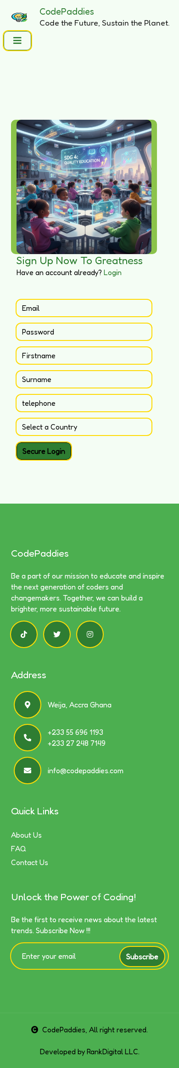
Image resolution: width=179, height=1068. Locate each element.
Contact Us (29, 862)
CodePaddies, (64, 1029)
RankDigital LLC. (113, 1051)
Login (113, 272)
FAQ (18, 848)
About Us (26, 835)
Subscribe (142, 956)
